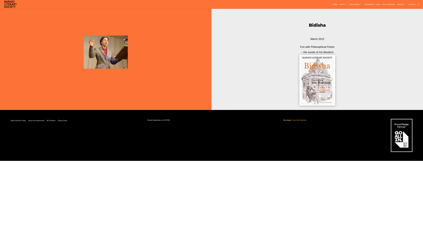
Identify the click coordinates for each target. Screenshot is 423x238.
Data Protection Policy (18, 120)
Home (335, 4)
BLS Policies (51, 120)
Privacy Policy (62, 120)
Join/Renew (369, 4)
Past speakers (388, 4)
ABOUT (342, 4)
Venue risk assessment (36, 120)
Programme (354, 4)
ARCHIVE (400, 4)
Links (378, 4)
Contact (412, 4)
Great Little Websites (299, 120)
